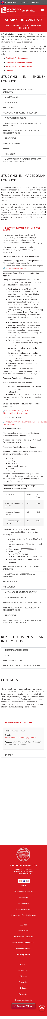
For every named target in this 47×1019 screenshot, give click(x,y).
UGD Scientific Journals (23, 937)
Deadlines (10, 108)
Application (11, 102)
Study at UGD (23, 903)
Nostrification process (16, 650)
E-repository (23, 994)
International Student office (19, 722)
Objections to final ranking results (23, 603)
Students (23, 2)
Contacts (9, 71)
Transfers (10, 154)
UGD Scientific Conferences (23, 943)
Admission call (12, 97)
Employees (35, 2)
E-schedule (23, 982)
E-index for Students (23, 1000)
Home (23, 885)
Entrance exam (12, 143)
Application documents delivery (21, 113)
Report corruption (23, 909)
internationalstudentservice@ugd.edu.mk (20, 738)
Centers (23, 964)
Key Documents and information (19, 66)
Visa (7, 655)
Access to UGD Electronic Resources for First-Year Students (22, 160)
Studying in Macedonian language (19, 62)
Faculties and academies (23, 891)
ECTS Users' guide (13, 660)
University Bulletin (23, 955)
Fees (7, 149)
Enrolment (10, 138)
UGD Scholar (23, 931)
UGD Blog (23, 925)
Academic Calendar (23, 949)
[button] (42, 10)
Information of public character (23, 915)
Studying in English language (17, 58)
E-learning (23, 976)
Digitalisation (23, 970)
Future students (10, 2)
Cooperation (23, 897)
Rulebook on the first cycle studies (22, 666)
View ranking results (15, 118)
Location (9, 755)
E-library (23, 988)
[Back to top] (42, 1008)
